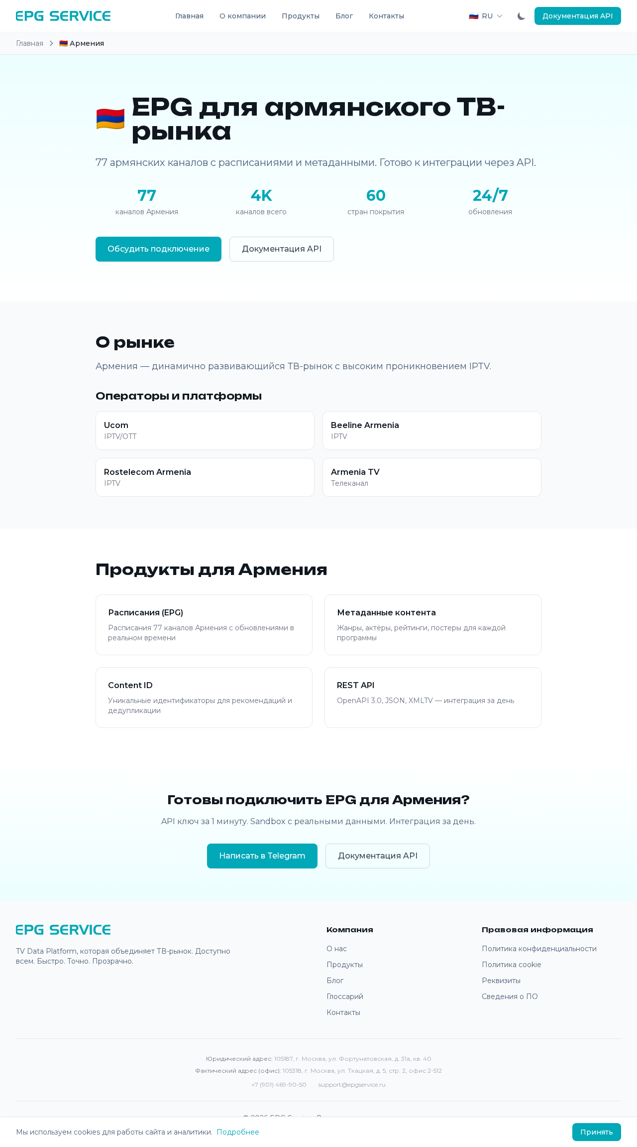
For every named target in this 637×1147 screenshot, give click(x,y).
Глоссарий (344, 996)
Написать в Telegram (262, 855)
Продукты (300, 15)
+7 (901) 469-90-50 (279, 1084)
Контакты (386, 15)
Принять (596, 1132)
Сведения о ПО (510, 996)
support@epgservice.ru (352, 1084)
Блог (344, 15)
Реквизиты (501, 980)
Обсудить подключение (158, 249)
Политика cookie (511, 964)
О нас (336, 948)
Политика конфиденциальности (539, 948)
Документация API (577, 15)
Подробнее (237, 1132)
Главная (189, 15)
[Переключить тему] (522, 16)
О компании (242, 15)
